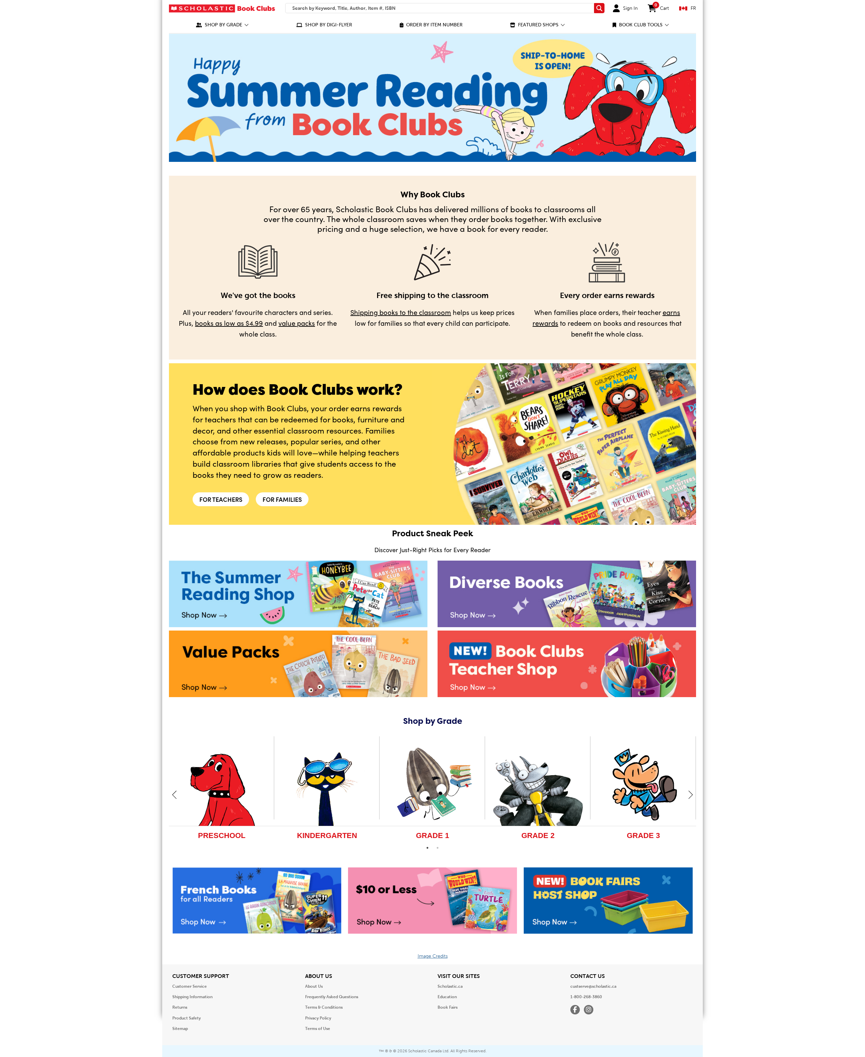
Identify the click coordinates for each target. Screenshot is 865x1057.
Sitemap (180, 1028)
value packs (296, 322)
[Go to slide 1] (427, 847)
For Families (282, 499)
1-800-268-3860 (586, 996)
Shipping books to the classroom (400, 312)
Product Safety (186, 1018)
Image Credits (433, 956)
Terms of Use (317, 1028)
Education (447, 996)
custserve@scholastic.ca (593, 986)
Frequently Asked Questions (331, 996)
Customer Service (189, 986)
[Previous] (174, 794)
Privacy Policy (318, 1018)
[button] (222, 24)
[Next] (690, 794)
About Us (314, 986)
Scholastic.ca (450, 986)
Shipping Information (192, 996)
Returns (179, 1007)
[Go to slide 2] (437, 847)
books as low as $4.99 (229, 322)
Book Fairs (448, 1007)
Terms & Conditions (324, 1007)
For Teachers (220, 499)
